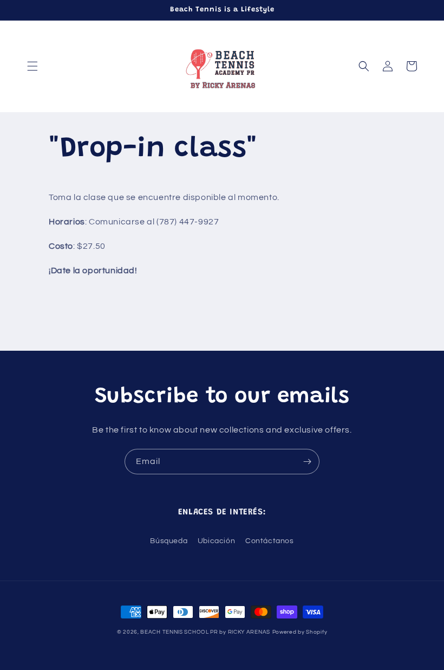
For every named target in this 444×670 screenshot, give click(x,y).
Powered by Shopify (300, 632)
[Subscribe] (307, 461)
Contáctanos (269, 541)
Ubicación (216, 541)
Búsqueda (168, 541)
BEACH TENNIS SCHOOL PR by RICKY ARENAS (205, 632)
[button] (32, 66)
